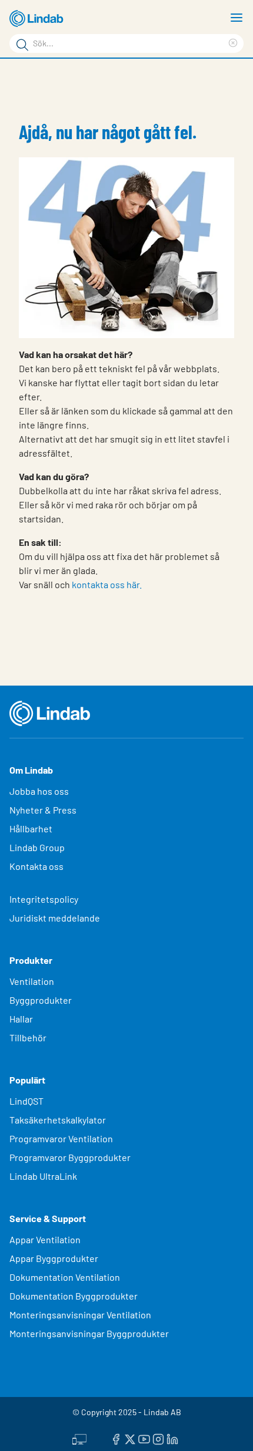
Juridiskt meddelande (54, 917)
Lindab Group (37, 847)
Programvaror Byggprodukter (70, 1157)
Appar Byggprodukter (53, 1258)
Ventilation (31, 981)
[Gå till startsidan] (38, 18)
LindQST (26, 1100)
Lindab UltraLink (43, 1176)
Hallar (21, 1018)
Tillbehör (27, 1037)
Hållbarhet (30, 828)
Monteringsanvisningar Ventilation (80, 1314)
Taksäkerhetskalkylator (57, 1119)
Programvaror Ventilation (61, 1138)
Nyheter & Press (42, 809)
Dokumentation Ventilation (64, 1277)
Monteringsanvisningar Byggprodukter (89, 1333)
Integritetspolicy (43, 899)
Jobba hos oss (39, 791)
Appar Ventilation (45, 1239)
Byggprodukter (40, 999)
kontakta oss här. (107, 584)
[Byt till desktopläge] (79, 1437)
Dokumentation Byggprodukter (73, 1295)
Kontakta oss (36, 866)
